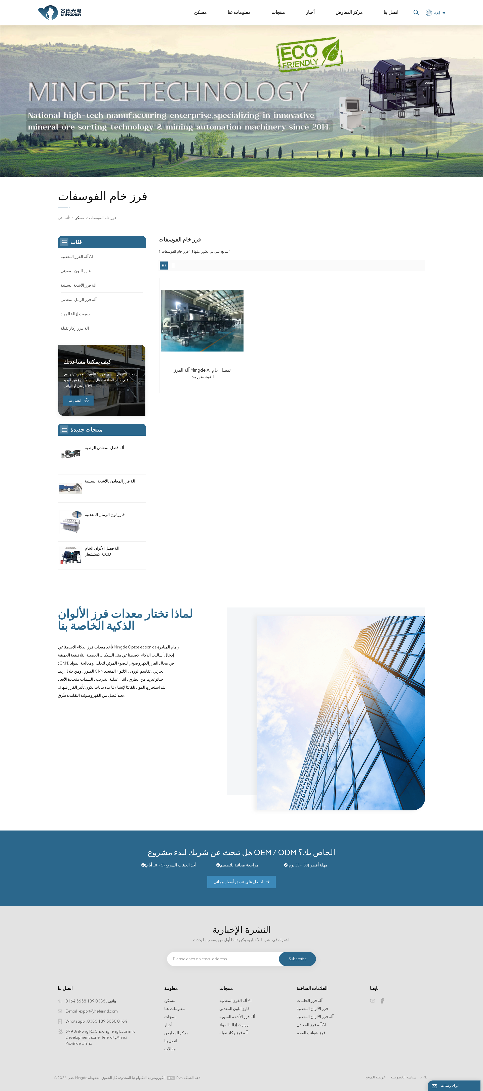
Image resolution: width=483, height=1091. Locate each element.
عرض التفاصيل (199, 387)
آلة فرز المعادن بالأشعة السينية (110, 481)
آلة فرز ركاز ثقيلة (75, 328)
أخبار (310, 12)
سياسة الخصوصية (403, 1077)
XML (423, 1077)
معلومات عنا (239, 12)
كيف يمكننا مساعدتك (87, 361)
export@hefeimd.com (98, 1011)
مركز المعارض (349, 12)
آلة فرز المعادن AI (311, 1024)
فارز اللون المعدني (76, 271)
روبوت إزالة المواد (75, 314)
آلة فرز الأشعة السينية (78, 285)
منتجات (278, 12)
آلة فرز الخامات (309, 1000)
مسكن (200, 12)
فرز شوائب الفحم (311, 1032)
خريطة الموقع (376, 1077)
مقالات (170, 1048)
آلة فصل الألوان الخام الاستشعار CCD (102, 551)
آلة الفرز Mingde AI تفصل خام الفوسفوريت (202, 373)
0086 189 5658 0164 (85, 1001)
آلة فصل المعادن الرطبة (104, 447)
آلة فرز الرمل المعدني (78, 299)
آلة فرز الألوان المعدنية (315, 1016)
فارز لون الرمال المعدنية (105, 514)
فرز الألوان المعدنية (312, 1008)
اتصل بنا (391, 12)
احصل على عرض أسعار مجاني (238, 882)
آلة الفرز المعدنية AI (77, 256)
